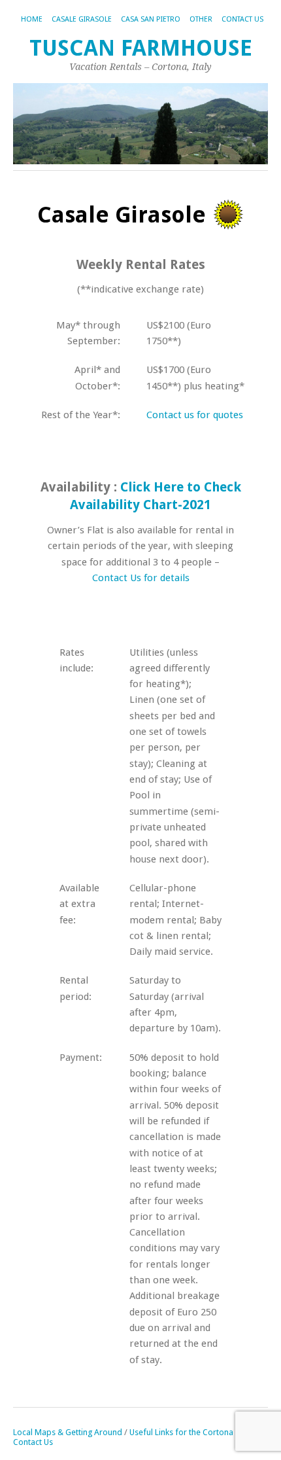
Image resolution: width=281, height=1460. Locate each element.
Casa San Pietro (150, 19)
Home (31, 19)
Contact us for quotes (194, 415)
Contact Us (242, 19)
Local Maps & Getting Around (68, 1432)
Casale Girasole (82, 19)
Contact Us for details (141, 578)
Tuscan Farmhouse (140, 48)
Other (201, 19)
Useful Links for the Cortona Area (191, 1432)
